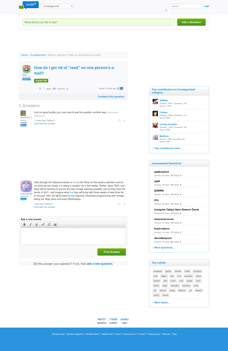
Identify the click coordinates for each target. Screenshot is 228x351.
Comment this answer (44, 123)
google (189, 280)
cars (181, 280)
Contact (141, 333)
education (175, 285)
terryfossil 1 (26, 117)
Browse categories (75, 333)
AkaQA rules (107, 333)
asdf (155, 276)
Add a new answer (31, 219)
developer (158, 271)
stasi (24, 74)
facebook (197, 271)
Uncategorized (38, 54)
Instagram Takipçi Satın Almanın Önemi (176, 209)
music (173, 280)
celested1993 (27, 193)
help (165, 280)
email (196, 285)
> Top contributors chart (166, 148)
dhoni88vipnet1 (163, 238)
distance (182, 290)
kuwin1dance (161, 228)
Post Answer (112, 252)
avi (190, 290)
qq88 (157, 181)
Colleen (163, 112)
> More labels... (161, 302)
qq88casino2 (161, 171)
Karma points (129, 333)
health (187, 271)
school (165, 295)
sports (156, 295)
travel (198, 276)
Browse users (58, 333)
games (168, 271)
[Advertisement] (79, 43)
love (179, 276)
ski (155, 290)
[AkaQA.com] (28, 5)
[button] (24, 224)
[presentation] (25, 224)
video (198, 280)
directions (188, 276)
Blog (174, 333)
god (172, 276)
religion (164, 276)
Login (206, 6)
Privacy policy (153, 333)
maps (165, 285)
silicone (157, 280)
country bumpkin (168, 124)
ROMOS (164, 100)
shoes (156, 285)
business (186, 285)
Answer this (41, 80)
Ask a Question (191, 22)
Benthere (164, 136)
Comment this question (111, 96)
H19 (156, 200)
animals (178, 271)
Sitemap (166, 333)
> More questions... (163, 247)
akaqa (172, 290)
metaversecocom (164, 219)
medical (198, 290)
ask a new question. (100, 264)
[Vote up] (36, 88)
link (75, 182)
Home (25, 54)
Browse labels (92, 333)
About (118, 333)
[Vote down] (43, 88)
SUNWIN (159, 190)
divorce (163, 290)
